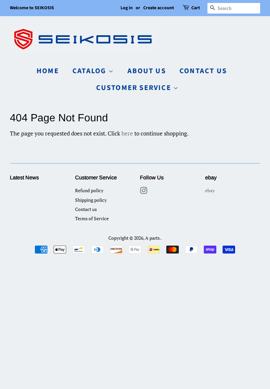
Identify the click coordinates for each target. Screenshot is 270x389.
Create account (158, 8)
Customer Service (134, 87)
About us (146, 71)
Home (48, 71)
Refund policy (89, 190)
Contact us (203, 71)
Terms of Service (92, 218)
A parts (152, 238)
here (127, 133)
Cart (195, 8)
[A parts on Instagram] (143, 192)
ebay (210, 190)
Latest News (24, 177)
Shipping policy (91, 200)
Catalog (90, 71)
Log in (127, 8)
